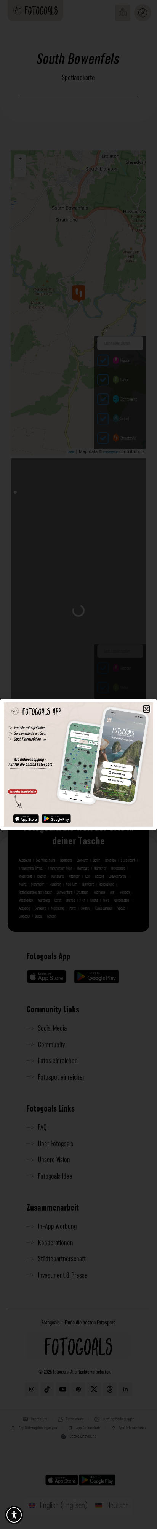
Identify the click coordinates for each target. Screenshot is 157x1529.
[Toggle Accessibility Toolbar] (14, 1515)
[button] (146, 709)
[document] (78, 764)
